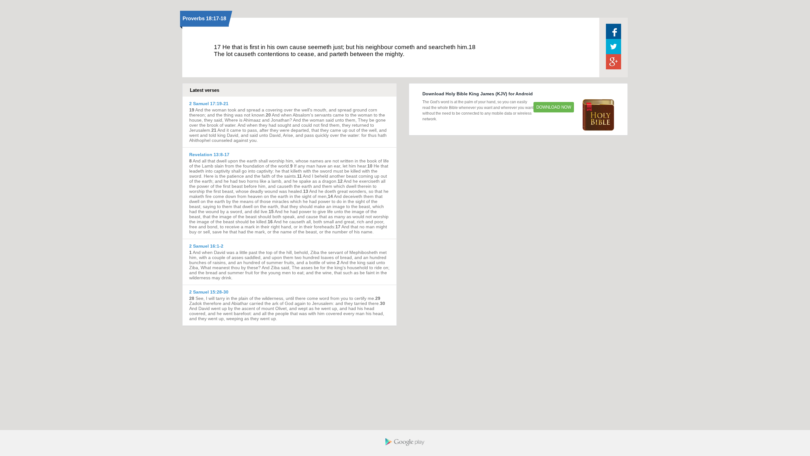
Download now (553, 107)
